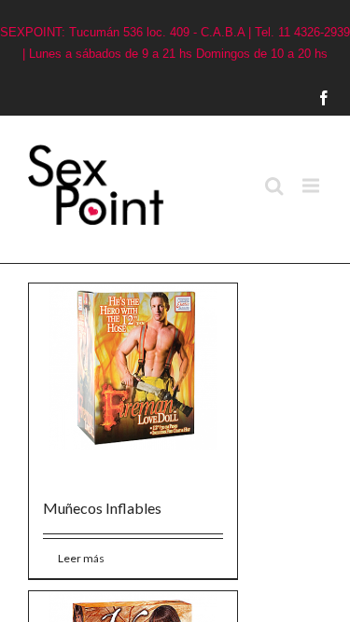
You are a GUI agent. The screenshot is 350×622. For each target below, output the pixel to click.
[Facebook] (341, 97)
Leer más (67, 501)
